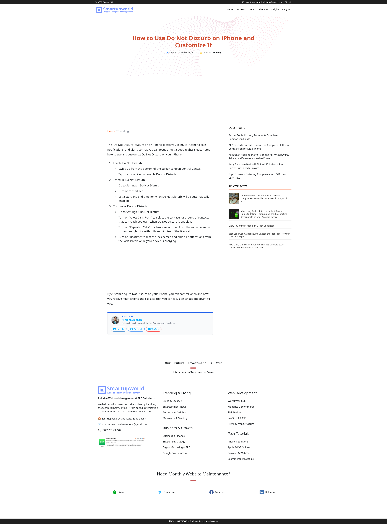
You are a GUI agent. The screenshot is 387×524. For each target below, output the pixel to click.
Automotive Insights (174, 412)
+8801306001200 (105, 2)
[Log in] (286, 2)
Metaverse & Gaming (175, 418)
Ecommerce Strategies (241, 458)
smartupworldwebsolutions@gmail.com (264, 2)
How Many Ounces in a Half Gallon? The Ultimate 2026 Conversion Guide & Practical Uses (256, 246)
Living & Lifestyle (172, 401)
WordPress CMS (237, 401)
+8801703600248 (111, 430)
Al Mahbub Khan (132, 320)
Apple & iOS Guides (239, 447)
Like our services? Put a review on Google (193, 372)
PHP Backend (235, 412)
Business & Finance (174, 435)
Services (240, 9)
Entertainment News (174, 406)
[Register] (290, 2)
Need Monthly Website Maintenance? (193, 474)
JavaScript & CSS (237, 418)
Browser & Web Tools (240, 453)
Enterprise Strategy (174, 441)
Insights (275, 9)
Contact (251, 9)
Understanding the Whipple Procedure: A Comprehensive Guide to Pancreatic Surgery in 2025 (264, 198)
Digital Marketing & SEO (176, 447)
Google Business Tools (176, 453)
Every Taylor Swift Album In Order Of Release (251, 225)
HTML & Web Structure (241, 424)
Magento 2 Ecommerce (241, 406)
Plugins (286, 9)
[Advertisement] (193, 100)
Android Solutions (238, 441)
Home (230, 9)
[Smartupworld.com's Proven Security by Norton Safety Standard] (128, 442)
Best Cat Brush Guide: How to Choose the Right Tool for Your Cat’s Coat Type (259, 235)
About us (263, 9)
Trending (216, 52)
